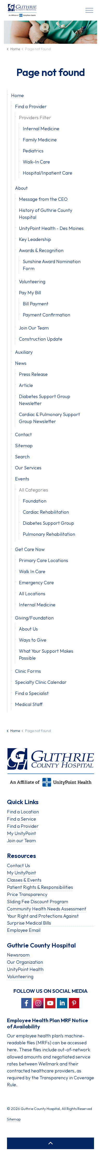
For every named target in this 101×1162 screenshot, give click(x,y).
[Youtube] (50, 1003)
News (20, 363)
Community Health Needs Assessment (46, 909)
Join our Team (21, 840)
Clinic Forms (28, 671)
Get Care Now (30, 549)
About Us (28, 629)
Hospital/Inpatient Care (47, 173)
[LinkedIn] (62, 1003)
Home (17, 95)
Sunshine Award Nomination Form (52, 265)
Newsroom (18, 955)
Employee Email (23, 930)
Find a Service (21, 819)
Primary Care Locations (43, 560)
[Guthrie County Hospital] (22, 10)
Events (22, 479)
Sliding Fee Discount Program (37, 902)
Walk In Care (32, 571)
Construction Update (40, 339)
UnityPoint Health (25, 969)
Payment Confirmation (46, 315)
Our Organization (25, 962)
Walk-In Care (36, 162)
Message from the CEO (43, 199)
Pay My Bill (30, 293)
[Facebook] (26, 1003)
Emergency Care (36, 583)
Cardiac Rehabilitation (46, 512)
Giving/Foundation (34, 618)
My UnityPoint (21, 833)
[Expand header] (89, 10)
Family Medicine (40, 140)
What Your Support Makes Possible (46, 654)
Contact (23, 434)
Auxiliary (24, 352)
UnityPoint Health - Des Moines (51, 228)
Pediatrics (33, 151)
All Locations (32, 594)
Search (22, 457)
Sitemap (24, 446)
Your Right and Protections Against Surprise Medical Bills (43, 919)
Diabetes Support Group (48, 523)
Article (26, 385)
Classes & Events (24, 880)
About (21, 188)
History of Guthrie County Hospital (45, 213)
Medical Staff (28, 704)
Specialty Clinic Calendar (41, 682)
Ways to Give (32, 640)
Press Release (33, 374)
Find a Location (23, 812)
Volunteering (32, 282)
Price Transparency (27, 894)
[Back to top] (50, 1143)
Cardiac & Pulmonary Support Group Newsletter (49, 417)
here (12, 1050)
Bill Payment (35, 304)
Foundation (34, 501)
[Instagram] (38, 1003)
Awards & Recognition (41, 250)
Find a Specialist (32, 693)
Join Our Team (34, 328)
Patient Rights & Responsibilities (40, 887)
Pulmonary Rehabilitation (49, 534)
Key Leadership (35, 239)
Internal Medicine (41, 129)
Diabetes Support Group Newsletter (44, 399)
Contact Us (18, 865)
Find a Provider (31, 106)
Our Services (28, 468)
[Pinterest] (74, 1003)
